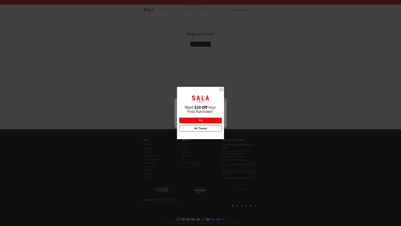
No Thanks (200, 128)
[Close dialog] (221, 89)
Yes (200, 120)
